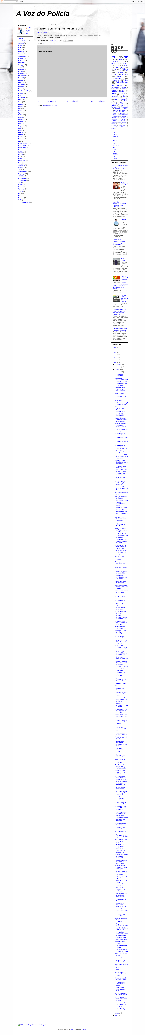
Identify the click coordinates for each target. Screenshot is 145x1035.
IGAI (19, 108)
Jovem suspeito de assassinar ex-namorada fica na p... (120, 396)
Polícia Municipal (23, 143)
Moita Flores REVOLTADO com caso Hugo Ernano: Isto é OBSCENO (120, 204)
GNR (44, 43)
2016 (115, 347)
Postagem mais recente (46, 101)
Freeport (20, 93)
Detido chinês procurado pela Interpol (119, 749)
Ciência (20, 54)
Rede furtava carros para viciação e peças (120, 989)
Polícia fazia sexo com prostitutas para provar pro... (121, 819)
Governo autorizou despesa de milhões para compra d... (121, 761)
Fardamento (21, 84)
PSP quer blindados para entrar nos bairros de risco (120, 473)
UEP (19, 193)
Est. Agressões (22, 75)
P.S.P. (114, 149)
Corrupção (21, 65)
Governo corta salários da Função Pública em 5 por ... (121, 530)
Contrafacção (22, 60)
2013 (115, 354)
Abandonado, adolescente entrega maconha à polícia (121, 379)
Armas (20, 45)
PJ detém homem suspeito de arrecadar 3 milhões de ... (121, 728)
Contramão (21, 62)
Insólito (20, 115)
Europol (20, 80)
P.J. (114, 147)
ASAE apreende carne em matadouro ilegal (121, 950)
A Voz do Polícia (42, 13)
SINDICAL (21, 176)
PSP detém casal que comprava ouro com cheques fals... (121, 873)
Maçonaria (21, 126)
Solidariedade (22, 180)
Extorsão (20, 82)
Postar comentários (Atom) (50, 105)
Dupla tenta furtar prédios (119, 942)
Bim (72, 1029)
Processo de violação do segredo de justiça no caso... (121, 861)
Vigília (20, 200)
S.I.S (114, 156)
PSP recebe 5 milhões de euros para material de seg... (121, 783)
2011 (115, 359)
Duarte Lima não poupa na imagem (121, 430)
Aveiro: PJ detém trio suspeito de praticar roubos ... (121, 716)
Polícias (20, 152)
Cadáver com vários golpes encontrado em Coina (60, 29)
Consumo (21, 58)
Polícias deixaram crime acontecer (120, 637)
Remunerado (22, 160)
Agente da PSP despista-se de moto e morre (121, 910)
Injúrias (20, 113)
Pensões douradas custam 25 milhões (121, 434)
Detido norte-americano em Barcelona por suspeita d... (121, 607)
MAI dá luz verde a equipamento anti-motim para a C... (120, 766)
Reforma (20, 158)
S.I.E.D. (115, 154)
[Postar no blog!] (66, 41)
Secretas (20, 167)
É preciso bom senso (121, 683)
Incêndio (20, 110)
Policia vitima (22, 150)
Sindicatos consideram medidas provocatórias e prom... (121, 503)
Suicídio (20, 187)
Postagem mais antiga (98, 101)
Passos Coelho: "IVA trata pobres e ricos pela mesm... (121, 541)
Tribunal (20, 191)
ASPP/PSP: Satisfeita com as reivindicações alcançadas (121, 883)
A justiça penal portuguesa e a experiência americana (120, 673)
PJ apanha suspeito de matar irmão (121, 438)
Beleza (20, 49)
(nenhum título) (123, 220)
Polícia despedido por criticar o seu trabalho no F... (121, 798)
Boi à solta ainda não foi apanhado (121, 384)
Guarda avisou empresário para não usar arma (121, 705)
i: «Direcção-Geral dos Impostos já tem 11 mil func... (121, 889)
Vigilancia (21, 198)
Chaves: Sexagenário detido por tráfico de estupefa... (121, 999)
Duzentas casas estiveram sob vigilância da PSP (120, 904)
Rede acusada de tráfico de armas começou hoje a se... (121, 447)
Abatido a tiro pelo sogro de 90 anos (120, 828)
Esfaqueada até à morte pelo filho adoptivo (120, 772)
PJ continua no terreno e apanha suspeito (121, 442)
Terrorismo (21, 189)
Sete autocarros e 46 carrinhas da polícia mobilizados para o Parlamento (119, 312)
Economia (21, 73)
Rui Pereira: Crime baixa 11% (120, 915)
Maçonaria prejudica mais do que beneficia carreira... (121, 425)
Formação (21, 86)
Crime (20, 67)
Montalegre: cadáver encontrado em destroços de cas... (121, 563)
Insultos (20, 117)
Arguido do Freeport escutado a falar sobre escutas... (120, 755)
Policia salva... (22, 145)
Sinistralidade (22, 178)
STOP (20, 182)
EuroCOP (21, 78)
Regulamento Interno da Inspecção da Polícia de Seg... (120, 679)
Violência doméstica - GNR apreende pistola (121, 983)
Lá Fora (20, 121)
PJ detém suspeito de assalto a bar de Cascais (121, 722)
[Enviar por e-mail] (64, 41)
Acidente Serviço (23, 41)
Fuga (19, 95)
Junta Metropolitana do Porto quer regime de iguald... (121, 966)
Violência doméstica (24, 202)
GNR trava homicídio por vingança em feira (121, 841)
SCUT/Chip (21, 165)
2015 (115, 349)
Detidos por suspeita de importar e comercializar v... (121, 632)
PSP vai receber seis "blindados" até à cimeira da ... (121, 642)
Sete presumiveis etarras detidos (120, 597)
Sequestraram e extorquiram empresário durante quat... (121, 743)
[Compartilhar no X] (68, 41)
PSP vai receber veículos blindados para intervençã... (121, 653)
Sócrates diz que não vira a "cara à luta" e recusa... (121, 513)
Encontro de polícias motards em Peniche (121, 803)
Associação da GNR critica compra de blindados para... (120, 546)
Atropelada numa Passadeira (119, 689)
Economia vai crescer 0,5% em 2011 (121, 508)
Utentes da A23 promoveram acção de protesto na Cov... (121, 647)
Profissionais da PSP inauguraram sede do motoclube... (121, 456)
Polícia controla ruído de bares (121, 612)
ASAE (20, 47)
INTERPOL (21, 119)
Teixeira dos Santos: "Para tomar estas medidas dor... (120, 519)
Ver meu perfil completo (28, 32)
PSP (19, 156)
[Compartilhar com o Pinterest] (72, 41)
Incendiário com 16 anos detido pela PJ (121, 627)
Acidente (20, 38)
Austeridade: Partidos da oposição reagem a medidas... (121, 535)
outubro (117, 369)
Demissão (21, 69)
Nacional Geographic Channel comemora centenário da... (121, 419)
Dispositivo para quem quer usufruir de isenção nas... (121, 813)
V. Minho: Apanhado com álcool (120, 823)
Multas (20, 130)
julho (116, 1015)
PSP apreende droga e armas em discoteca (121, 924)
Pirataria (20, 137)
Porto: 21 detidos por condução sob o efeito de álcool (121, 895)
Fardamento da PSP (124, 259)
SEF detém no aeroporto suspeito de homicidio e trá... (121, 617)
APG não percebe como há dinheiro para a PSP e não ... (121, 777)
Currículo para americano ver (119, 374)
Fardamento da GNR (124, 183)
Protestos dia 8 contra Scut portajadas (121, 961)
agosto (117, 1013)
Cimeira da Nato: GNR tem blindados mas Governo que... (121, 577)
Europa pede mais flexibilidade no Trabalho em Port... (121, 524)
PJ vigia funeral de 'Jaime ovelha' (120, 851)
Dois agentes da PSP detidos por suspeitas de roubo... (121, 467)
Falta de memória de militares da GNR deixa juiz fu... (120, 552)
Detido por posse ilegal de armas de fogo (121, 403)
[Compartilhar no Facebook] (70, 41)
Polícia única (22, 147)
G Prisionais (21, 97)
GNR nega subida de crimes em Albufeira (121, 994)
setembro (118, 372)
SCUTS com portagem (121, 970)
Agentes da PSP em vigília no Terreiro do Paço (121, 488)
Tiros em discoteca (120, 831)
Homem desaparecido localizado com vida (121, 978)
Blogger (84, 1029)
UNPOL (20, 195)
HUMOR (20, 106)
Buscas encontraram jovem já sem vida (121, 938)
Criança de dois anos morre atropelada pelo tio (121, 694)
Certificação (21, 51)
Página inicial (72, 101)
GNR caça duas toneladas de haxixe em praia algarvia (121, 933)
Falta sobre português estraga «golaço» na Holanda (121, 586)
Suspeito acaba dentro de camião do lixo (121, 1003)
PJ (19, 141)
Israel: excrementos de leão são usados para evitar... (121, 592)
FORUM (20, 89)
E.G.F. (115, 134)
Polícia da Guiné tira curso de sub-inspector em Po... (121, 1008)
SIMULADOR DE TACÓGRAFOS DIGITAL (124, 298)
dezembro (118, 364)
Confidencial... (22, 56)
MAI (19, 128)
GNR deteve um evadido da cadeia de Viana (120, 974)
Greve (20, 102)
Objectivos (21, 132)
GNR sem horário (119, 686)
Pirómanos (21, 139)
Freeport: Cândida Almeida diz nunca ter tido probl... (121, 867)
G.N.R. (115, 141)
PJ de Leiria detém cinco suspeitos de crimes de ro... (121, 622)
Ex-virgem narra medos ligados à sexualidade (120, 329)
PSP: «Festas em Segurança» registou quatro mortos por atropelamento (119, 242)
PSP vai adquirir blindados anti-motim (121, 657)
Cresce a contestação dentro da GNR (121, 572)
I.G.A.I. (115, 143)
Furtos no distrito (119, 400)
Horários (20, 104)
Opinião (20, 134)
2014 (115, 352)
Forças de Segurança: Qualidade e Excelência (121, 920)
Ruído (20, 163)
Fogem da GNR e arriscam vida (120, 414)
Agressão (21, 43)
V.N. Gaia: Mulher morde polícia (120, 788)
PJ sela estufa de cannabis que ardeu (121, 733)
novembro (118, 367)
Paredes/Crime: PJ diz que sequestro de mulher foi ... (121, 710)
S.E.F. (115, 152)
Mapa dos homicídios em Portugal (121, 497)
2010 (115, 362)
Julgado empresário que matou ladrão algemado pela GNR (121, 835)
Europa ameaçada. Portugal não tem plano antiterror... (120, 389)
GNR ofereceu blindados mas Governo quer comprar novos (120, 409)
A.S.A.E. (115, 132)
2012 (115, 357)
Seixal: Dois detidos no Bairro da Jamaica (121, 928)
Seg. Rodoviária (22, 171)
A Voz (29, 27)
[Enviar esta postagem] (60, 40)
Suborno (20, 184)
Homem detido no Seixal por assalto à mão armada (121, 462)
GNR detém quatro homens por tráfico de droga (121, 558)
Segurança (21, 174)
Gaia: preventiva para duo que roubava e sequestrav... (121, 662)
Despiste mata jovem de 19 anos (121, 568)
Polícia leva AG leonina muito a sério (121, 667)
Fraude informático (23, 91)
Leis (19, 123)
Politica (20, 154)
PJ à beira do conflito (121, 958)
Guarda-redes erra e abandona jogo (120, 581)
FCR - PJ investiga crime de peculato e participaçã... (121, 846)
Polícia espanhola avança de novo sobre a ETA (120, 602)
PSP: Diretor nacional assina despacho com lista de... (121, 793)
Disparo (20, 71)
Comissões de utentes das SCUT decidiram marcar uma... (121, 808)
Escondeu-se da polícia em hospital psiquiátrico (121, 856)
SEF (19, 169)
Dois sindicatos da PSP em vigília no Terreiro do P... (120, 483)
